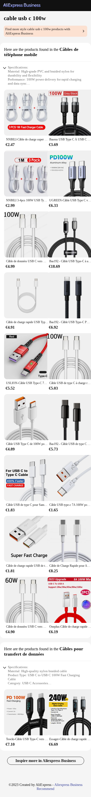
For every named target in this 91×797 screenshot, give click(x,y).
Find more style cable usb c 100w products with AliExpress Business (37, 31)
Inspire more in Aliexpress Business (45, 760)
